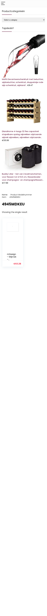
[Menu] (3, 3)
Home (4, 194)
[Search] (43, 3)
